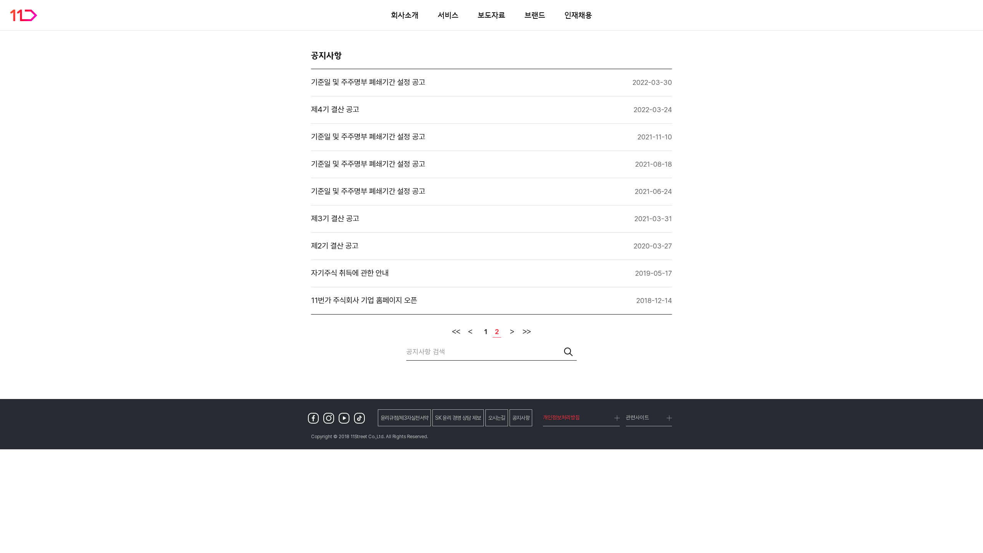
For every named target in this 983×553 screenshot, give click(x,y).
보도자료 (491, 15)
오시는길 (496, 418)
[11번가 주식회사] (24, 15)
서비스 (448, 15)
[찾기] (568, 351)
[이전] (470, 331)
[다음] (512, 331)
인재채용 (578, 15)
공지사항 (521, 418)
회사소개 (405, 15)
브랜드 (535, 15)
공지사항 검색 (425, 352)
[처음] (456, 331)
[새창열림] (315, 418)
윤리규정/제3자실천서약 (405, 418)
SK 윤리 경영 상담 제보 (458, 418)
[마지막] (526, 331)
